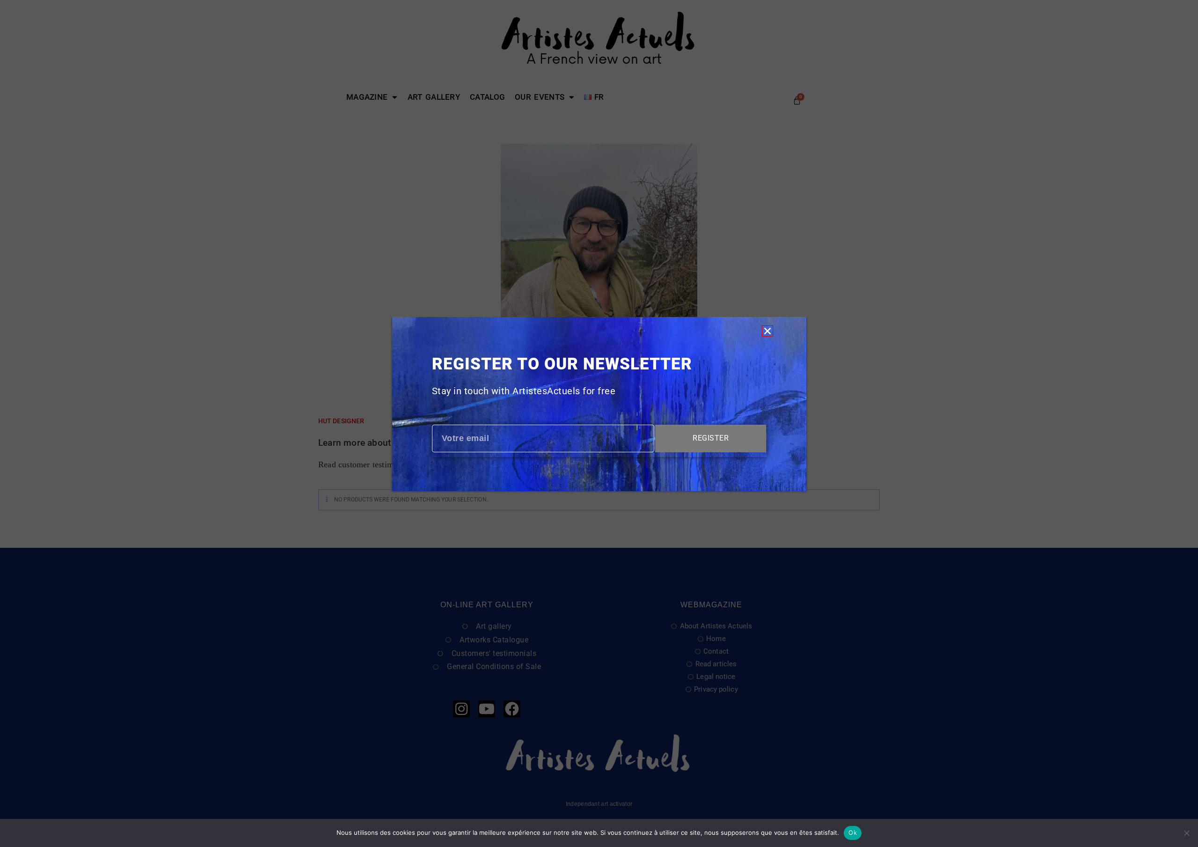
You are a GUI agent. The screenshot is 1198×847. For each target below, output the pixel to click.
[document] (599, 423)
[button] (767, 331)
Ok (852, 832)
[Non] (1186, 833)
